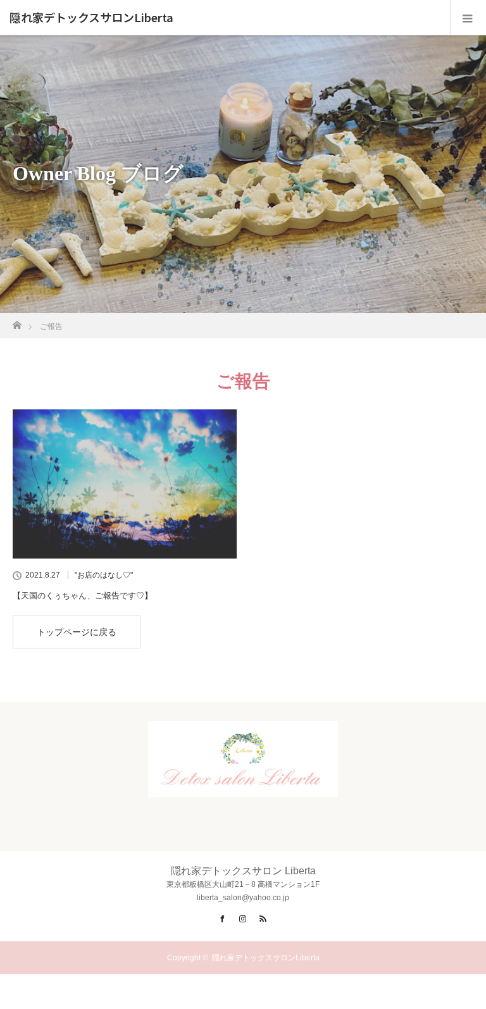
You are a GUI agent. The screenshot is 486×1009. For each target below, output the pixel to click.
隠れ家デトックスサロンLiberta (91, 18)
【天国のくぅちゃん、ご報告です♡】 (83, 595)
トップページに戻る (76, 632)
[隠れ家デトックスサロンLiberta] (243, 786)
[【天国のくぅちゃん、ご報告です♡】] (125, 484)
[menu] (468, 17)
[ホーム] (17, 321)
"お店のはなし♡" (104, 575)
